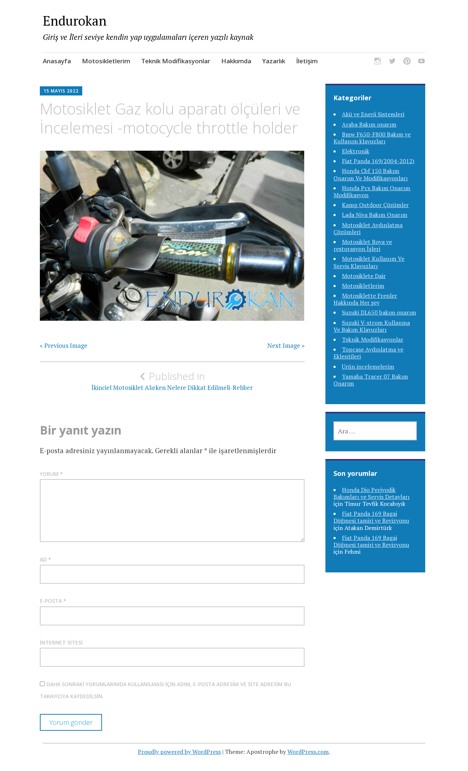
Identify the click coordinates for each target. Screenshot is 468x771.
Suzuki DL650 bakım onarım (379, 312)
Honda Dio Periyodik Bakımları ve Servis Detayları (371, 493)
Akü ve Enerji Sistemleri (373, 114)
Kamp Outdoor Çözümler (375, 205)
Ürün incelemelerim (368, 366)
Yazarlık (273, 61)
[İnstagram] (377, 62)
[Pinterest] (407, 62)
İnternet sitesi (61, 642)
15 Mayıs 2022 (61, 91)
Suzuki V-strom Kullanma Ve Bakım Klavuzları (371, 326)
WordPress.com (308, 752)
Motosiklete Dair (364, 276)
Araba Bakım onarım (369, 124)
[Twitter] (392, 62)
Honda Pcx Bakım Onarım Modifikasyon (371, 191)
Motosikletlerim (106, 61)
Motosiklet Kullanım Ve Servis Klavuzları (368, 262)
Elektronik (355, 151)
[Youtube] (421, 62)
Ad (45, 559)
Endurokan (75, 20)
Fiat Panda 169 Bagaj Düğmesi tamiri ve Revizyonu (371, 516)
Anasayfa (57, 61)
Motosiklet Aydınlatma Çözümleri (368, 228)
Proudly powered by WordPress (179, 752)
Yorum (51, 473)
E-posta (53, 600)
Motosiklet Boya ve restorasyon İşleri (362, 245)
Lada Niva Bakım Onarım (374, 215)
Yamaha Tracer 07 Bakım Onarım (370, 379)
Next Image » (286, 345)
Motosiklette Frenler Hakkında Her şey (365, 299)
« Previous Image (63, 345)
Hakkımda (236, 61)
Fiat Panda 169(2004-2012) (378, 161)
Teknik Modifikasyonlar (175, 61)
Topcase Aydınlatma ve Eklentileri (368, 352)
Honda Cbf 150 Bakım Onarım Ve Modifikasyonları (370, 174)
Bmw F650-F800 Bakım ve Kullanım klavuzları (372, 137)
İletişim (307, 61)
